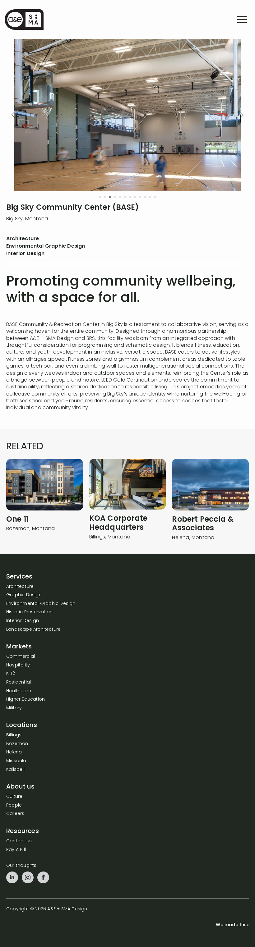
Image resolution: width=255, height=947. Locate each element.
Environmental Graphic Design (41, 604)
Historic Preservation (29, 612)
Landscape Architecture (33, 629)
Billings (14, 735)
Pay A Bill (16, 850)
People (14, 805)
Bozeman (17, 744)
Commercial (20, 656)
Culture (14, 796)
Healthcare (18, 691)
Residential (18, 682)
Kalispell (15, 769)
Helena (14, 752)
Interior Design (22, 621)
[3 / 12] (127, 115)
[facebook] (43, 877)
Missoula (16, 761)
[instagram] (28, 877)
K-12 (10, 673)
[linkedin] (12, 877)
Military (14, 708)
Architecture (20, 586)
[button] (13, 115)
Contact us (19, 841)
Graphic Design (24, 595)
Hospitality (18, 665)
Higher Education (25, 699)
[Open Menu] (242, 20)
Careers (15, 814)
